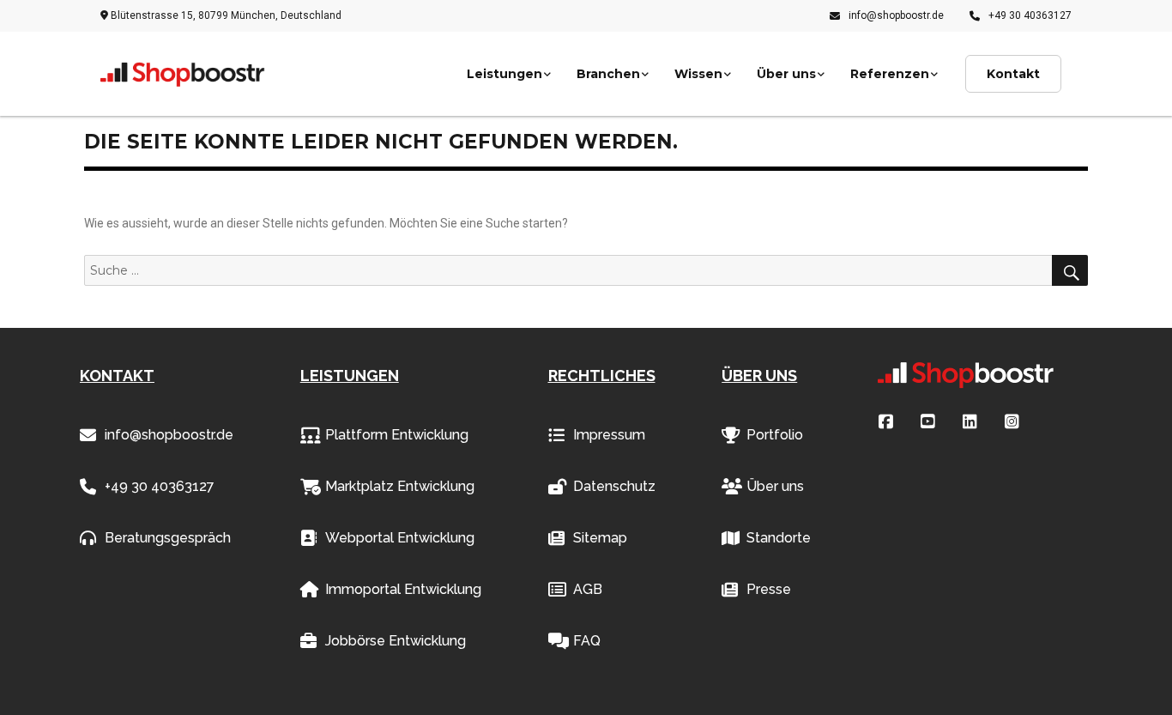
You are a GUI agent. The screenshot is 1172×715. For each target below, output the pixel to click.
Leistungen (504, 74)
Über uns (786, 74)
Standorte (778, 538)
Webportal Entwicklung (399, 538)
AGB (587, 589)
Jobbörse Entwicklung (395, 641)
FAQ (587, 641)
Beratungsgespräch (168, 538)
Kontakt (1013, 74)
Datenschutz (614, 486)
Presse (768, 589)
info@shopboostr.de (896, 15)
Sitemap (600, 538)
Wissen (698, 74)
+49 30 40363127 (1030, 15)
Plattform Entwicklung (396, 435)
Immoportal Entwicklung (403, 589)
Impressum (609, 435)
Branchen (608, 74)
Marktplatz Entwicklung (399, 486)
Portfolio (774, 435)
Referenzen (889, 74)
